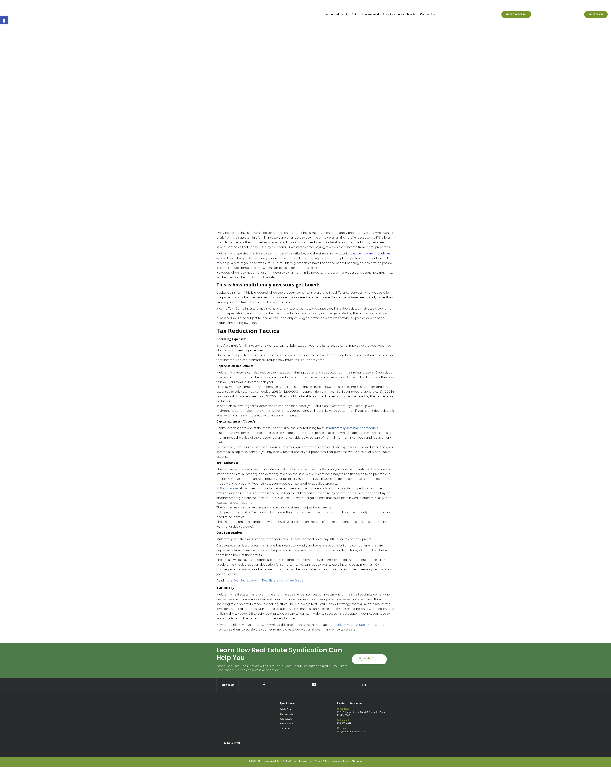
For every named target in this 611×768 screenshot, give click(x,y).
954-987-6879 (344, 723)
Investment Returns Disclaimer (347, 761)
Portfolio (352, 14)
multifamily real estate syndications (358, 625)
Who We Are (286, 719)
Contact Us (427, 14)
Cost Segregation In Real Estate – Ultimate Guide (268, 580)
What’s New (285, 709)
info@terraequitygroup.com (351, 731)
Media (411, 14)
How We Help (286, 714)
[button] (412, 14)
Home (324, 14)
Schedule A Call (365, 659)
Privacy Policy (322, 761)
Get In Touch (286, 728)
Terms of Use (305, 761)
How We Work (370, 14)
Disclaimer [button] (232, 742)
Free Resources (393, 14)
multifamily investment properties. (353, 428)
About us (337, 14)
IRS (225, 560)
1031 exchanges (227, 488)
